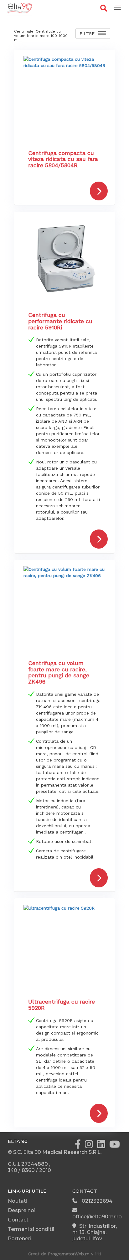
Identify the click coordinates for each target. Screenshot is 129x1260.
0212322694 (96, 1201)
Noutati (17, 1201)
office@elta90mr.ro (97, 1217)
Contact (18, 1220)
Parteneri (19, 1239)
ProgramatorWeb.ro (69, 1253)
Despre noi (21, 1210)
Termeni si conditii (31, 1229)
